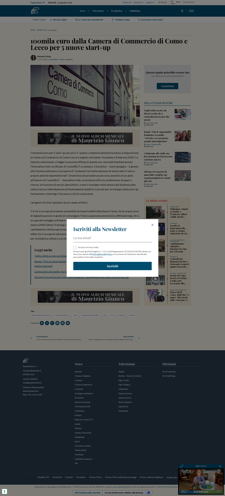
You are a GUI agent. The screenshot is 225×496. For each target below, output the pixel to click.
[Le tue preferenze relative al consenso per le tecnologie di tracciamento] (4, 491)
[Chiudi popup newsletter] (152, 225)
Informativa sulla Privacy (102, 254)
